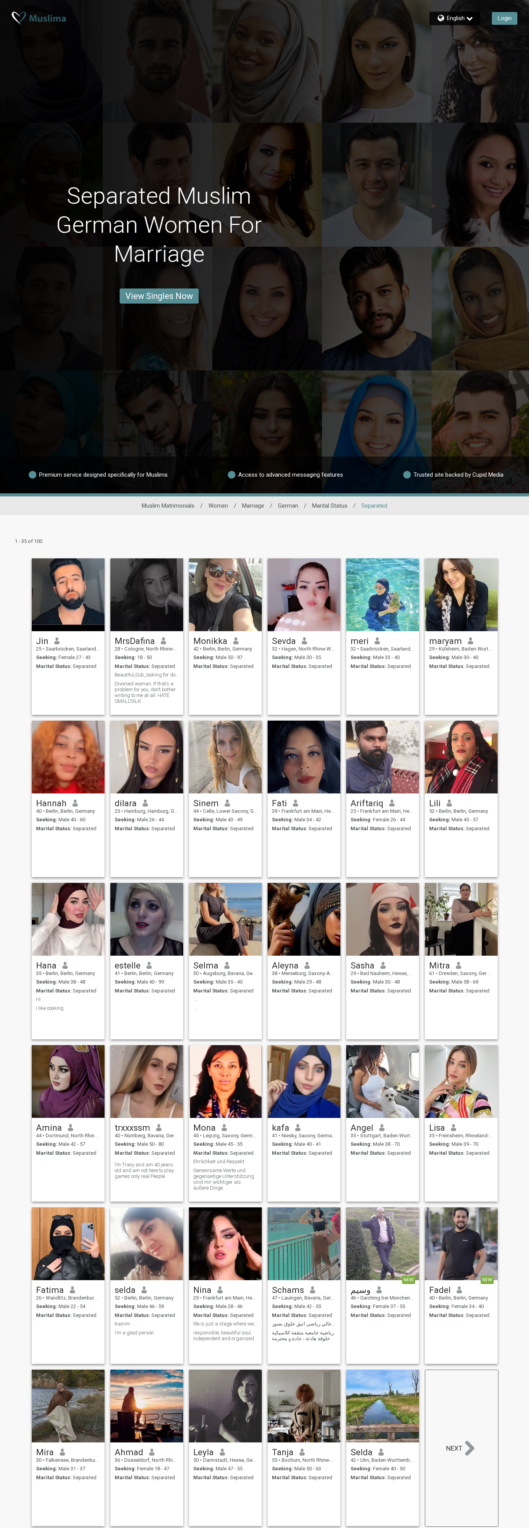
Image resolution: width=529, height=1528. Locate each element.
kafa (280, 1128)
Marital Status (329, 505)
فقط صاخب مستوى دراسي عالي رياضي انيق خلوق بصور (304, 1324)
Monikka (210, 641)
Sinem (206, 803)
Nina (202, 1290)
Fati (279, 803)
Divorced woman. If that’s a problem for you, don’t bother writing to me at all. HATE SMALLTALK (145, 692)
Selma (205, 965)
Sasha (362, 965)
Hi (38, 999)
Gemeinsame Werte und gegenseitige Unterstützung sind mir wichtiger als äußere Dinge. (223, 1179)
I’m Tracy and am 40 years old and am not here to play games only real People (144, 1170)
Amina (49, 1128)
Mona (204, 1128)
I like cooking (50, 1008)
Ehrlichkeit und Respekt (218, 1161)
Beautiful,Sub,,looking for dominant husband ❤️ (147, 675)
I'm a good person (134, 1333)
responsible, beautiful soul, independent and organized (223, 1335)
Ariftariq (366, 803)
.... (195, 999)
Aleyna (285, 965)
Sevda (284, 641)
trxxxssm (132, 1128)
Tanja (283, 1452)
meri (359, 641)
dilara (126, 803)
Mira (45, 1452)
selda (125, 1290)
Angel (361, 1128)
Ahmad (129, 1452)
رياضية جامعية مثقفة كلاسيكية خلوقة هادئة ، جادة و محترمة (303, 1335)
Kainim (122, 1324)
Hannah (51, 803)
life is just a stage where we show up (225, 1324)
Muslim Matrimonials (168, 505)
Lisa (437, 1128)
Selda (361, 1452)
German (288, 505)
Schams (288, 1290)
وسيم (360, 1290)
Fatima (50, 1290)
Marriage (253, 505)
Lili (435, 803)
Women (218, 505)
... (195, 1008)
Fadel (440, 1290)
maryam (445, 641)
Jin (42, 641)
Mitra (439, 965)
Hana (46, 965)
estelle (128, 965)
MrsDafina (135, 641)
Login (505, 18)
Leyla (203, 1452)
